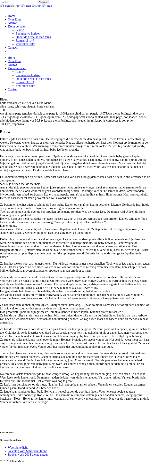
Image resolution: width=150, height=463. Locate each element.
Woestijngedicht (18, 447)
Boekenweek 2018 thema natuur (28, 454)
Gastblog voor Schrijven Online (27, 451)
